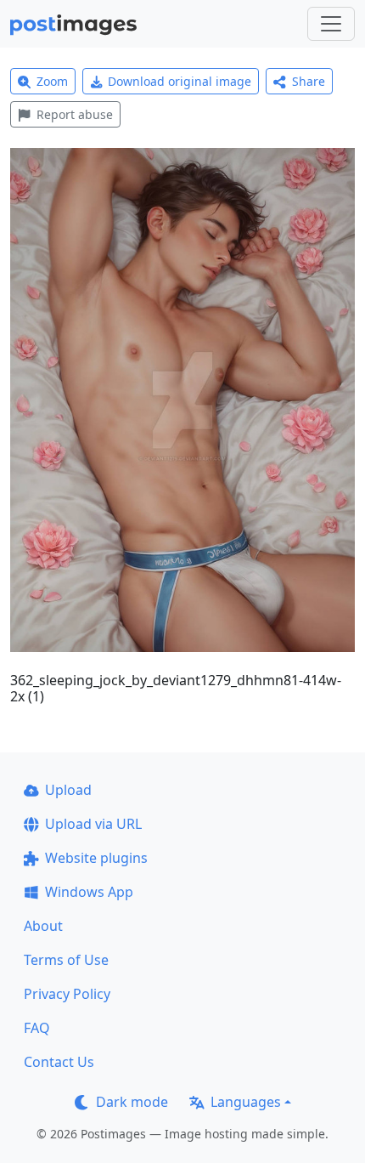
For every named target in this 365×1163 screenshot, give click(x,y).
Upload (68, 789)
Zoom (52, 81)
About (43, 925)
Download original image (179, 81)
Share (308, 81)
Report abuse (74, 114)
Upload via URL (93, 823)
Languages (246, 1101)
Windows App (89, 891)
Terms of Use (66, 959)
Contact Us (59, 1061)
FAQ (37, 1027)
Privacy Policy (67, 993)
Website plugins (96, 857)
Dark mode (132, 1101)
